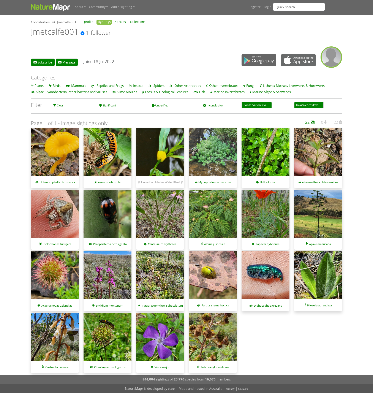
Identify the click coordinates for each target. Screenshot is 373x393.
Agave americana (320, 244)
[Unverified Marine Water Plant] (160, 154)
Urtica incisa (267, 182)
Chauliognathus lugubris (109, 367)
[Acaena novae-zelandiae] (55, 277)
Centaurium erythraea (162, 244)
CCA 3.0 (243, 388)
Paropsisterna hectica (215, 305)
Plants (39, 85)
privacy (230, 388)
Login (268, 7)
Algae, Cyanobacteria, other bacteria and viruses (71, 92)
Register (255, 7)
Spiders (158, 85)
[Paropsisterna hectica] (213, 277)
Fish (202, 92)
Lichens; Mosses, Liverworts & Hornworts (294, 85)
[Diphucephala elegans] (265, 277)
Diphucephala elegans (268, 305)
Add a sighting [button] (121, 7)
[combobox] (307, 7)
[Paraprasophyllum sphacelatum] (160, 277)
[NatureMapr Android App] (259, 61)
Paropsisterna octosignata (110, 244)
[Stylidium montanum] (107, 277)
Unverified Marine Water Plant (160, 182)
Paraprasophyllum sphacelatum (162, 305)
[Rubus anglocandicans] (213, 339)
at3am (171, 388)
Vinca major (162, 367)
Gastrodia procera (56, 367)
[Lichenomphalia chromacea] (55, 154)
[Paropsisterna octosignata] (107, 216)
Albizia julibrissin (214, 244)
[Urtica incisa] (265, 154)
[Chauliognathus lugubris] (107, 339)
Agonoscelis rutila (109, 182)
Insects (138, 85)
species (120, 22)
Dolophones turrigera (57, 244)
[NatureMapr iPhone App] (298, 60)
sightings (104, 22)
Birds (56, 85)
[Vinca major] (160, 339)
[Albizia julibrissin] (213, 216)
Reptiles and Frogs (110, 85)
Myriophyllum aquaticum (214, 182)
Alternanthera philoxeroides (320, 182)
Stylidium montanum (109, 305)
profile (88, 22)
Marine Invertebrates (229, 92)
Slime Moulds (127, 92)
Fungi (250, 85)
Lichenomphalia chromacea (57, 182)
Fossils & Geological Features (166, 92)
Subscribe (44, 62)
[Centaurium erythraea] (160, 216)
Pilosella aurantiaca (319, 305)
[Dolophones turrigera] (55, 216)
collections (137, 22)
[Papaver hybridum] (265, 216)
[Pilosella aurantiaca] (318, 277)
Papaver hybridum (268, 244)
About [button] (79, 7)
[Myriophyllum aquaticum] (213, 154)
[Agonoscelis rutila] (107, 154)
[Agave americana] (318, 216)
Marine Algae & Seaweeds (271, 92)
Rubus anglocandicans (215, 367)
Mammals (78, 85)
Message (68, 62)
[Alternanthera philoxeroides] (318, 154)
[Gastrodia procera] (55, 339)
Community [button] (97, 7)
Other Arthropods (187, 85)
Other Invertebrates (223, 85)
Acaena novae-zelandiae (56, 305)
